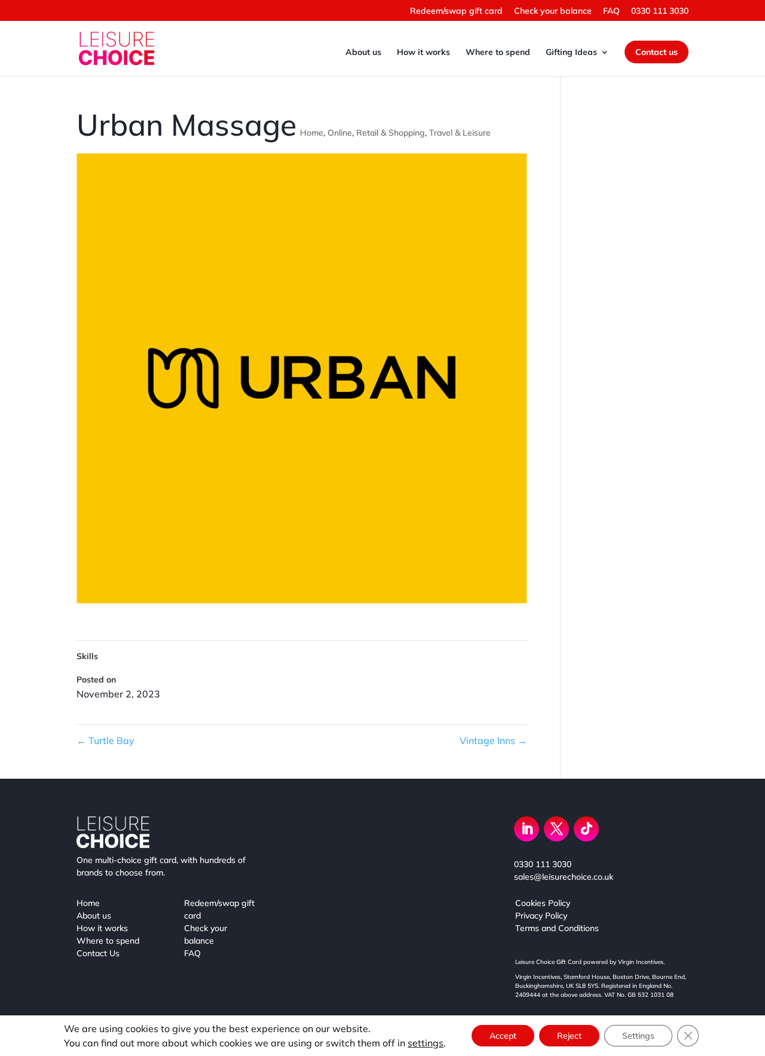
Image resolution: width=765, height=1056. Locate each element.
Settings (638, 1035)
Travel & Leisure (460, 132)
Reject (569, 1035)
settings (425, 1043)
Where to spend (498, 52)
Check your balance (553, 11)
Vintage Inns (493, 740)
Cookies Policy (542, 903)
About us (363, 52)
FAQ (611, 11)
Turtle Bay (105, 740)
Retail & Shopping (390, 132)
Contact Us (98, 953)
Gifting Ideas (571, 52)
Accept (502, 1035)
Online (340, 132)
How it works (423, 52)
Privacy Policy (541, 915)
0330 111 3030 (659, 11)
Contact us (656, 52)
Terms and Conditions (557, 928)
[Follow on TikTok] (586, 828)
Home (311, 132)
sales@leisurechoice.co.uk (563, 876)
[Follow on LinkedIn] (526, 828)
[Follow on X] (556, 828)
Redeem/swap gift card (456, 11)
